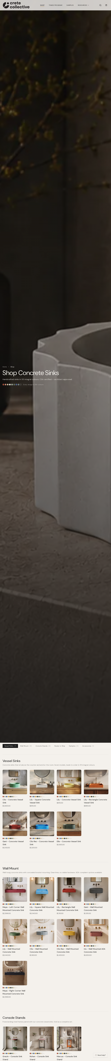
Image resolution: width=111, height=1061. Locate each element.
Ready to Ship (60, 746)
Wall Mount (26, 746)
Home (5, 367)
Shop (42, 5)
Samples (70, 5)
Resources (82, 5)
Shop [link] (12, 367)
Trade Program (55, 5)
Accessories (88, 746)
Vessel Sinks (10, 746)
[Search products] (100, 5)
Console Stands (43, 746)
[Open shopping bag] (106, 5)
